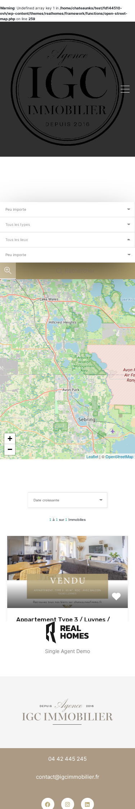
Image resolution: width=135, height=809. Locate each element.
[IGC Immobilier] (67, 88)
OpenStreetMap (119, 456)
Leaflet (92, 456)
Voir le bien (67, 593)
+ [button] (10, 438)
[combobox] (67, 209)
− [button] (10, 449)
